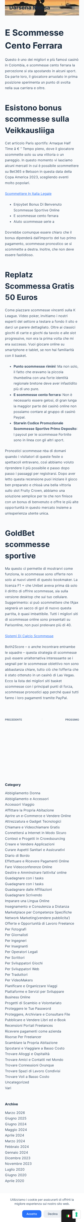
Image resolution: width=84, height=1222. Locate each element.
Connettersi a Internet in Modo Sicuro (35, 833)
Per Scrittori (15, 957)
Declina (53, 1214)
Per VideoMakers (19, 980)
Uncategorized (17, 1082)
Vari (8, 1088)
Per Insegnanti (16, 946)
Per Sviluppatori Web (22, 969)
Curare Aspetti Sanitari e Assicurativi (35, 850)
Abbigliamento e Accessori (27, 799)
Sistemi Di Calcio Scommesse (29, 636)
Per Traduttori (16, 974)
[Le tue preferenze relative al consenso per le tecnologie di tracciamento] (76, 1214)
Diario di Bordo (17, 855)
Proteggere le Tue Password (28, 1008)
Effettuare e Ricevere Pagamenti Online (37, 861)
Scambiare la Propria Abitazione (31, 1042)
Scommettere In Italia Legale (28, 193)
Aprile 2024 (14, 1135)
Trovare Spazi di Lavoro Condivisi (32, 1071)
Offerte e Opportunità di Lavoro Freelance (39, 923)
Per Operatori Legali (21, 952)
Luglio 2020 (15, 1169)
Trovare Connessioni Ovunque (29, 1065)
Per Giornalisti (16, 935)
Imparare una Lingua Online (27, 901)
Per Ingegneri (15, 940)
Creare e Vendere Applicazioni (29, 844)
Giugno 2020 (15, 1175)
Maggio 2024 (16, 1129)
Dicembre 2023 (17, 1158)
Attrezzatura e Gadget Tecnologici (33, 821)
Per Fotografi (15, 929)
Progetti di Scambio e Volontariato (33, 1003)
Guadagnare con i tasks (24, 878)
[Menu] (73, 8)
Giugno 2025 (15, 1118)
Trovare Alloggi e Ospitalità (27, 1054)
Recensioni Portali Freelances (29, 1025)
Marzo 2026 (15, 1112)
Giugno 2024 (15, 1124)
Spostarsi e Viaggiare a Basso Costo (35, 1048)
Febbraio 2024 (17, 1146)
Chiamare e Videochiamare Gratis (32, 827)
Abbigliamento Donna (22, 793)
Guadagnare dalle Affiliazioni (28, 889)
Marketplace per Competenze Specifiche (38, 912)
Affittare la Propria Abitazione (29, 810)
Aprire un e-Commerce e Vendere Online (38, 816)
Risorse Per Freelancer (23, 1037)
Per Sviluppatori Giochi (24, 963)
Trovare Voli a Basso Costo (27, 1076)
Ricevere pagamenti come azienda (33, 1031)
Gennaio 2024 (16, 1152)
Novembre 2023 (18, 1163)
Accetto (31, 1214)
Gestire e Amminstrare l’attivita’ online (36, 872)
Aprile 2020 (14, 1181)
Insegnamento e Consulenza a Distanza (37, 906)
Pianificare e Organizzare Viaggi (31, 986)
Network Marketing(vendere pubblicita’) (37, 918)
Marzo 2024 (15, 1141)
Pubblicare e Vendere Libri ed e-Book (35, 1020)
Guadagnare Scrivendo (23, 895)
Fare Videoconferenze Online (28, 867)
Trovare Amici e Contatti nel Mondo (34, 1059)
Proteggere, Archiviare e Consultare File (37, 1014)
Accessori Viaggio (19, 804)
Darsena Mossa (29, 7)
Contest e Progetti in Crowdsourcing (35, 838)
